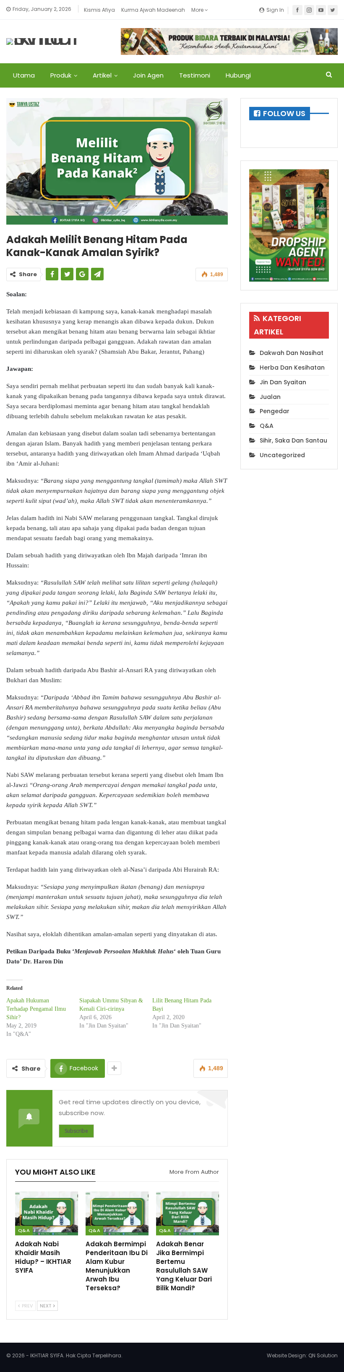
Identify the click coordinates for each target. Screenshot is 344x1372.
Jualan (270, 397)
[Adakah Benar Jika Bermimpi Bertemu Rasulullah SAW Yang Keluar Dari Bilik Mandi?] (187, 1213)
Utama (24, 75)
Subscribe (76, 1130)
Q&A (24, 1230)
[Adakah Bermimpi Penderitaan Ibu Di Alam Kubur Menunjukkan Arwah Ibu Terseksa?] (117, 1213)
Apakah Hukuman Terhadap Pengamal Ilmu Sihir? (36, 1008)
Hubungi (238, 75)
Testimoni (194, 75)
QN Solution (323, 1355)
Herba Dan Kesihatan (292, 367)
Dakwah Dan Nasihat (291, 353)
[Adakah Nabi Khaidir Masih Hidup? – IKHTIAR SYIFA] (46, 1213)
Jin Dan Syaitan (283, 382)
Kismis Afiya (99, 9)
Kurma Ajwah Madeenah (153, 9)
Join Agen (148, 75)
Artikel (102, 75)
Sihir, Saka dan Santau (293, 440)
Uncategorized (282, 455)
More (198, 9)
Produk (60, 75)
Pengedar (274, 411)
